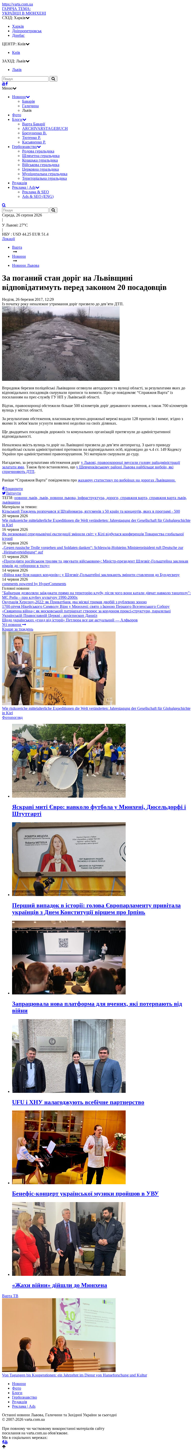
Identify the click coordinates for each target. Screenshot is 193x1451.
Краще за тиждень (17, 629)
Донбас (18, 35)
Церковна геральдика (40, 169)
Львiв (17, 69)
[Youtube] (4, 84)
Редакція (19, 183)
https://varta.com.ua (17, 4)
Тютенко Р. (31, 137)
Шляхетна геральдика (41, 156)
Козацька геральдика (40, 160)
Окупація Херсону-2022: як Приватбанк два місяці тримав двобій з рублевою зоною (74, 602)
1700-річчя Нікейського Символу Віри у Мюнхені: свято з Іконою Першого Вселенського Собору (86, 606)
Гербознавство (24, 146)
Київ (16, 52)
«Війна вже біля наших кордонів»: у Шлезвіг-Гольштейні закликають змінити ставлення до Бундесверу (91, 575)
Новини (19, 97)
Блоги (17, 119)
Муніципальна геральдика (44, 174)
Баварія (28, 101)
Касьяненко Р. (34, 142)
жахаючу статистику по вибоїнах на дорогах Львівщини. (127, 480)
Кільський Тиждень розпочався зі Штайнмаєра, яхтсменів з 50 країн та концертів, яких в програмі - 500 (91, 511)
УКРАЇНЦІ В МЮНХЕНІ (24, 11)
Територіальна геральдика (44, 178)
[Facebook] (7, 84)
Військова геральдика (40, 165)
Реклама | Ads (23, 187)
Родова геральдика (38, 151)
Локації (8, 239)
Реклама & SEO (35, 192)
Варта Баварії (33, 124)
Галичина (30, 106)
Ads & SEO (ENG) (38, 196)
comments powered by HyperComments (34, 584)
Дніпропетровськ (27, 31)
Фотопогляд (12, 717)
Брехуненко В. (34, 133)
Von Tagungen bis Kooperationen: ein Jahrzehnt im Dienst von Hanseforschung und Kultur (74, 1375)
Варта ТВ (10, 1296)
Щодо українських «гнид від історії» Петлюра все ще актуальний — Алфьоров (70, 620)
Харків (18, 26)
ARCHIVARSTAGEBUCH (45, 128)
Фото (16, 115)
